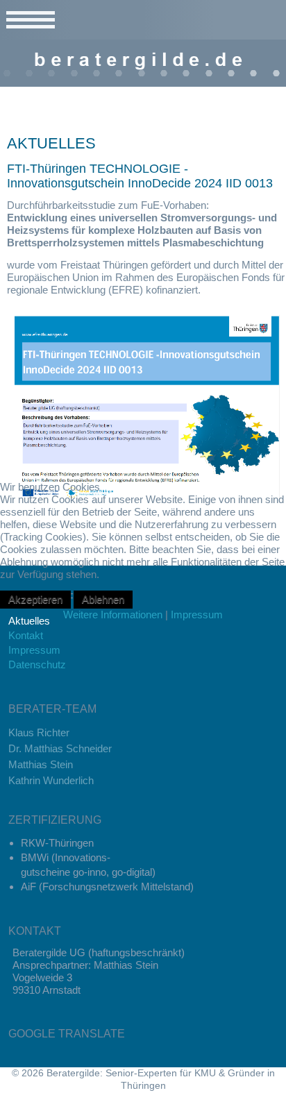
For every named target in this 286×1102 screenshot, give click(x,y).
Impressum (197, 614)
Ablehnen (103, 599)
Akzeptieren (35, 599)
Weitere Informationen (112, 614)
